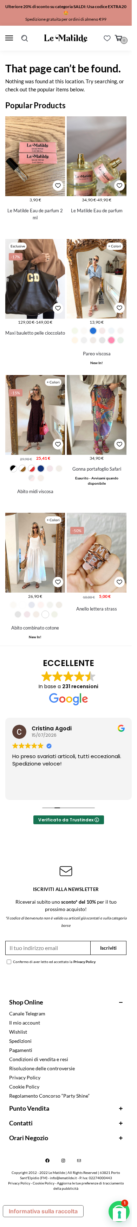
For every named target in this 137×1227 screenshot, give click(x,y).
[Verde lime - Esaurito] (75, 331)
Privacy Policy (84, 962)
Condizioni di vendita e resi (38, 1059)
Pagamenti (20, 1050)
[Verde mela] (45, 614)
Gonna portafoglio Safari (96, 469)
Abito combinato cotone (35, 628)
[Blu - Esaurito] (31, 605)
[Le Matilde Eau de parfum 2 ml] (35, 156)
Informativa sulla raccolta (43, 1211)
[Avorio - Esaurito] (84, 331)
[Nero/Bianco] (13, 468)
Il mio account (24, 1023)
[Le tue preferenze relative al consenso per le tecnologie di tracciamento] (119, 1214)
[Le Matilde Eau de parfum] (96, 156)
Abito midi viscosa (35, 491)
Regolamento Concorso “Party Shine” (49, 1096)
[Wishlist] (107, 38)
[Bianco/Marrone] (22, 468)
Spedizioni (20, 1041)
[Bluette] (93, 331)
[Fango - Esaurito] (120, 331)
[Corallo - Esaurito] (41, 605)
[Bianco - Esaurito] (22, 605)
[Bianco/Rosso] (31, 468)
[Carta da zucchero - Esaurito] (111, 331)
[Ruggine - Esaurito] (41, 478)
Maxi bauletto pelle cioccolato (35, 333)
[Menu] (10, 38)
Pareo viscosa (97, 353)
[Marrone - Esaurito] (93, 340)
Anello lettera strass (96, 609)
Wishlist (18, 1032)
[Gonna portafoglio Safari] (96, 415)
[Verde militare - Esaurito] (54, 614)
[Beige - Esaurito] (13, 605)
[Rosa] (111, 340)
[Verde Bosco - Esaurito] (120, 340)
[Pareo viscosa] (96, 279)
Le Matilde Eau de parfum (97, 210)
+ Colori (114, 246)
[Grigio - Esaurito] (84, 340)
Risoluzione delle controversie (42, 1068)
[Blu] (41, 468)
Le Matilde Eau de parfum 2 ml (35, 214)
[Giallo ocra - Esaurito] (75, 340)
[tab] (65, 1002)
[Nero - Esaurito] (102, 340)
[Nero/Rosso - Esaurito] (31, 478)
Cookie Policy (24, 1087)
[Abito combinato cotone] (35, 553)
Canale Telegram (27, 1013)
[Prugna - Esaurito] (27, 614)
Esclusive (18, 246)
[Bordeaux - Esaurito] (102, 331)
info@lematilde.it (63, 1178)
